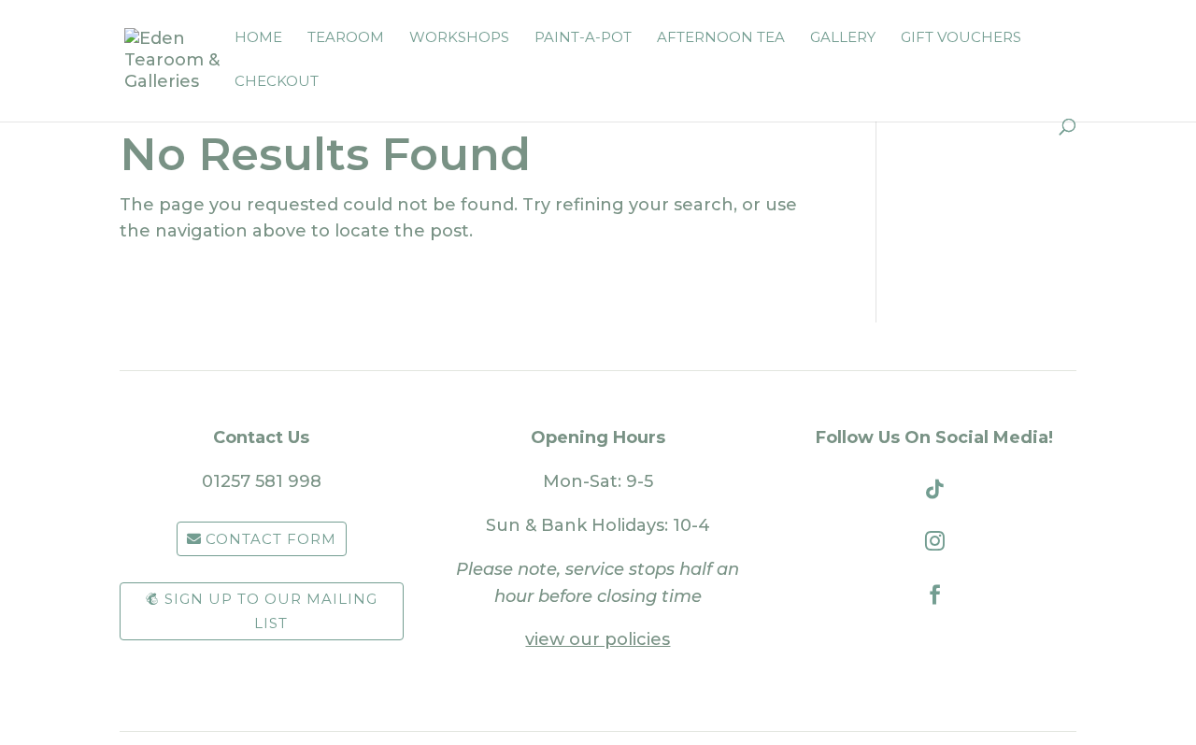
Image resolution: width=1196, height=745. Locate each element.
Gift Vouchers (961, 38)
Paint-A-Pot (583, 38)
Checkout (277, 82)
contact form (271, 539)
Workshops (459, 38)
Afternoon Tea (721, 38)
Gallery (843, 38)
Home (258, 38)
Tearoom (345, 38)
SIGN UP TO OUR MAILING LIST (270, 611)
